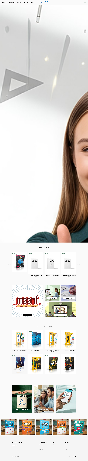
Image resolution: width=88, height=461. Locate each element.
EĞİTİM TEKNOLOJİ (11, 2)
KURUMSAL (19, 2)
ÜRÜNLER (3, 2)
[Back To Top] (85, 458)
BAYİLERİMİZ (26, 2)
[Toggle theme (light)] (85, 2)
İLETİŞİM (32, 2)
